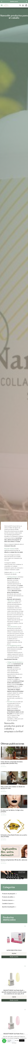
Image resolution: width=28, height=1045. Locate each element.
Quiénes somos (14, 1)
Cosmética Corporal (7, 903)
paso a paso (15, 572)
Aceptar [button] (22, 1040)
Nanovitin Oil (10, 701)
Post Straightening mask (13, 645)
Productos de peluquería (8, 893)
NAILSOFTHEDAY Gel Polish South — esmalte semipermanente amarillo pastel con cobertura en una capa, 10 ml (14, 992)
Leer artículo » (3, 766)
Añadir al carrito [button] (14, 956)
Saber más (15, 1040)
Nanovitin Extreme (12, 626)
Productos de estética (7, 897)
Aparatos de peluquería (8, 907)
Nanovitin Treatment (9, 548)
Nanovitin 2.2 (11, 601)
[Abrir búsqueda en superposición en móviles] (20, 5)
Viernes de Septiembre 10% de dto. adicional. (14, 860)
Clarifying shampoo (12, 577)
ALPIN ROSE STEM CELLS (14, 950)
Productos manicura (7, 900)
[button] (2, 2)
